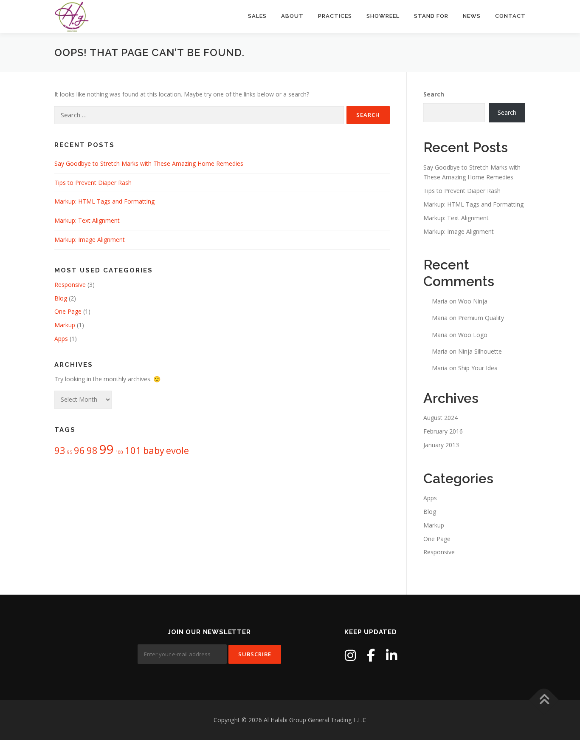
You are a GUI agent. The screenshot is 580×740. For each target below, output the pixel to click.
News (472, 16)
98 (92, 450)
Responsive (70, 285)
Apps (61, 339)
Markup (64, 325)
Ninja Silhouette (480, 351)
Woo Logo (472, 335)
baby (153, 450)
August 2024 (440, 418)
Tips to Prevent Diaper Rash (93, 183)
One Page (68, 311)
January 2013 (441, 445)
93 (59, 450)
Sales (257, 16)
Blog (60, 298)
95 (69, 452)
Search (433, 94)
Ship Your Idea (478, 368)
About (292, 16)
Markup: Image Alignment (89, 239)
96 (79, 450)
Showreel (383, 16)
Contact (510, 16)
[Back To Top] (544, 700)
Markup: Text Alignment (87, 220)
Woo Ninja (472, 301)
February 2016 (443, 431)
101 (133, 450)
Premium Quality (481, 318)
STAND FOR (431, 16)
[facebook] (371, 655)
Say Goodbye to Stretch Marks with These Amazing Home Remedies (148, 163)
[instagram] (350, 655)
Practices (335, 16)
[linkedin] (391, 655)
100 (119, 452)
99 (106, 449)
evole (177, 450)
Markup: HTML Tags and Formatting (104, 201)
